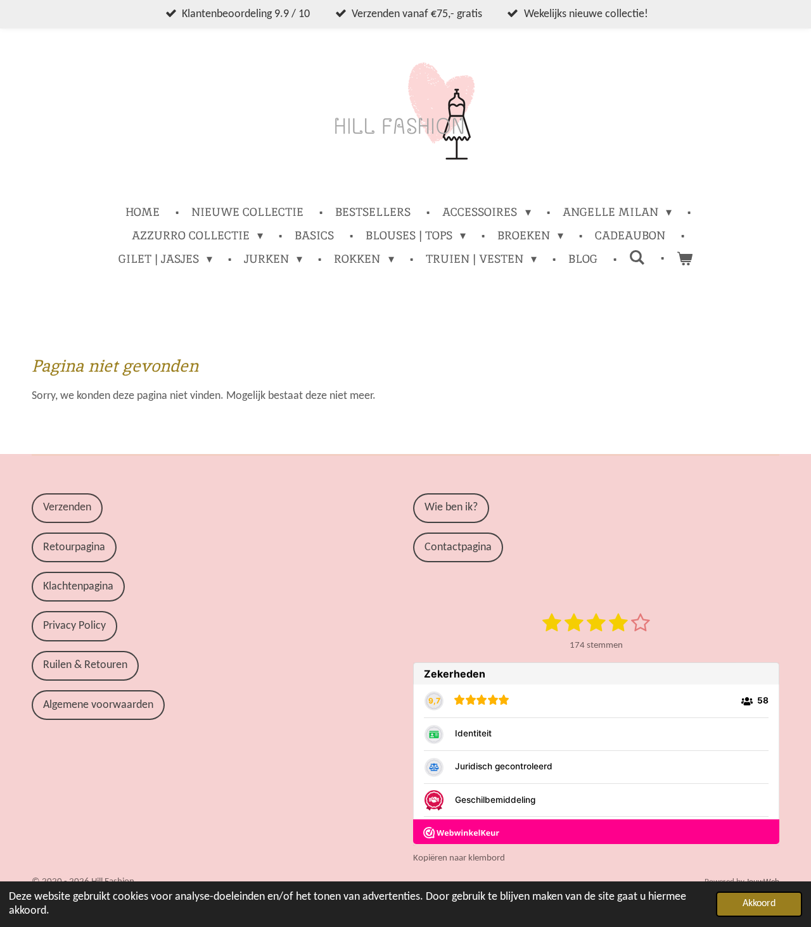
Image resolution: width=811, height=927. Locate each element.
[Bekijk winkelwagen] (684, 258)
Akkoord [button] (759, 904)
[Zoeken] (637, 257)
